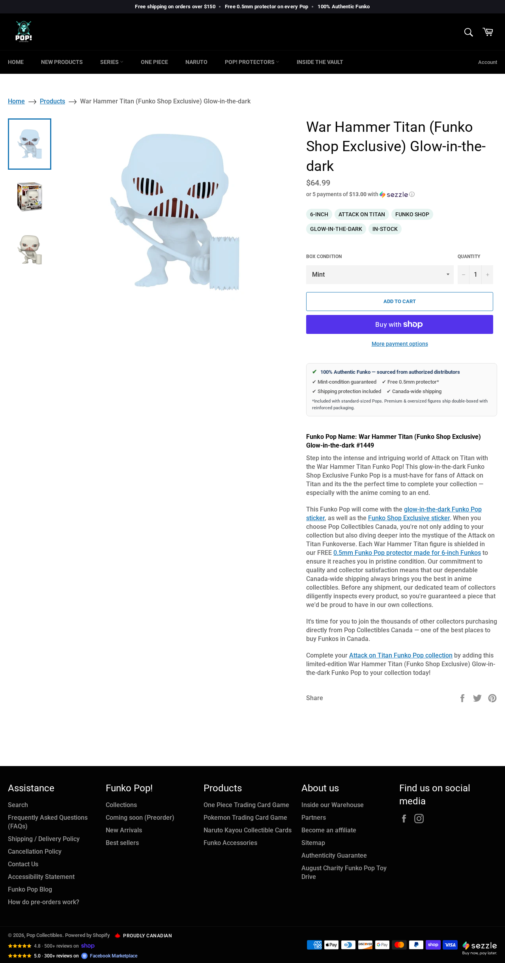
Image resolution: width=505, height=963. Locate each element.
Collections (121, 805)
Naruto (196, 62)
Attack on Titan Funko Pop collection (401, 655)
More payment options (400, 344)
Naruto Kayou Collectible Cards (248, 830)
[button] (401, 194)
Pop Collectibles (44, 935)
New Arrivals (124, 830)
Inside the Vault (320, 62)
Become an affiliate (328, 830)
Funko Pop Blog (30, 889)
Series (110, 62)
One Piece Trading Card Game (246, 805)
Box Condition (324, 256)
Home (16, 62)
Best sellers (122, 843)
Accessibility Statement (41, 877)
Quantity (469, 256)
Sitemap (313, 843)
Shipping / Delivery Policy (44, 839)
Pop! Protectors (250, 62)
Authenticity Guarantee (334, 855)
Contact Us (23, 864)
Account (487, 62)
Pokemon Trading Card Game (245, 817)
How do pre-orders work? (43, 902)
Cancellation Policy (35, 851)
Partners (313, 817)
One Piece (154, 62)
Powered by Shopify (87, 935)
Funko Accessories (230, 843)
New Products (62, 62)
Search (18, 805)
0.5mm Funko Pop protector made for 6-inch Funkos (407, 552)
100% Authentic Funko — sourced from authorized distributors (386, 371)
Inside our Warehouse (332, 805)
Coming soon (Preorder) (140, 817)
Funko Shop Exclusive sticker (409, 518)
